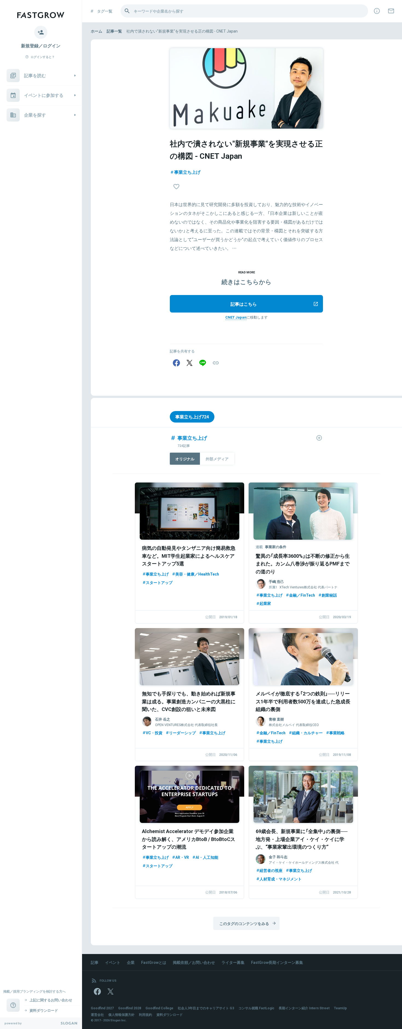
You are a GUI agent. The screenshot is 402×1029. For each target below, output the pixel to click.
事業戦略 (337, 732)
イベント (112, 962)
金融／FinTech (302, 595)
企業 (131, 962)
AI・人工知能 (207, 857)
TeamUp (340, 1007)
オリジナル (184, 458)
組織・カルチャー (307, 732)
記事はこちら (244, 303)
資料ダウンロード (169, 1014)
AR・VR (182, 857)
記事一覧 (114, 31)
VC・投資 (154, 732)
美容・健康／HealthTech (197, 574)
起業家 (265, 603)
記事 (94, 962)
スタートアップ (159, 582)
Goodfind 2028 (129, 1007)
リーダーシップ (182, 732)
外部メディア (217, 458)
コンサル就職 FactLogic (256, 1007)
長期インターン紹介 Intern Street (304, 1007)
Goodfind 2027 (102, 1007)
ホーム (96, 31)
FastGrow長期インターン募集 (277, 962)
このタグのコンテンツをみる (244, 923)
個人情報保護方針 (121, 1014)
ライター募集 (233, 962)
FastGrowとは (153, 962)
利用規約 (145, 1014)
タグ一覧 (104, 11)
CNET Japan (235, 317)
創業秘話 (329, 595)
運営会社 (97, 1014)
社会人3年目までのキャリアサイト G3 (206, 1007)
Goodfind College (159, 1007)
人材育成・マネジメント (281, 878)
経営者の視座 (271, 870)
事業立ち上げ (187, 172)
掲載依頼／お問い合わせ (194, 962)
